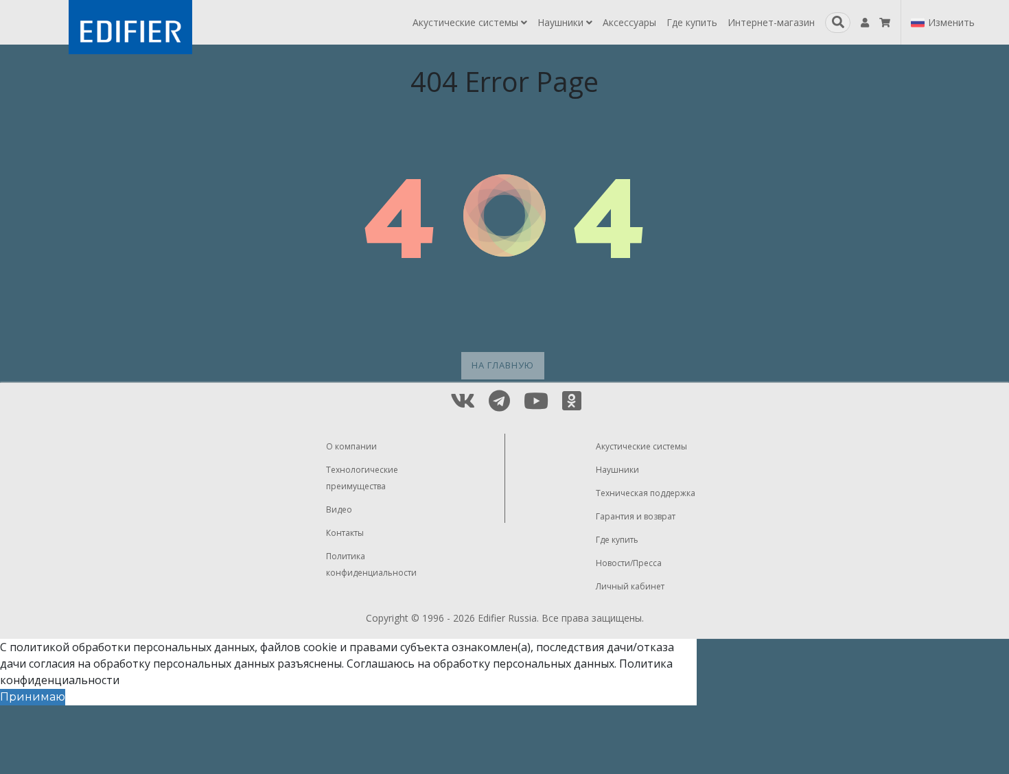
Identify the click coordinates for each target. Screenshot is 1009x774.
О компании (351, 446)
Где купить (691, 22)
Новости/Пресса (629, 563)
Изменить (951, 22)
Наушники (561, 22)
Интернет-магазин (771, 22)
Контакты (345, 533)
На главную (503, 365)
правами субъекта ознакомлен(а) (440, 647)
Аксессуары (629, 22)
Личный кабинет (630, 586)
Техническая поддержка (645, 493)
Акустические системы (467, 22)
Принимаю (32, 696)
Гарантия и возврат (635, 516)
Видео (339, 509)
